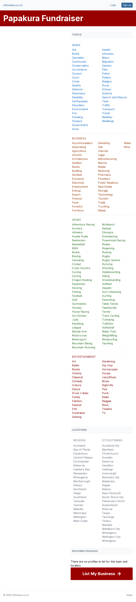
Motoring (103, 170)
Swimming (108, 299)
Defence (77, 89)
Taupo (106, 513)
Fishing (76, 291)
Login (113, 5)
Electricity (78, 182)
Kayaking (77, 323)
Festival (76, 405)
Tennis (106, 311)
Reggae (106, 401)
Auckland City (110, 445)
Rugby (106, 256)
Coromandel (81, 461)
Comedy (77, 381)
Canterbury (80, 453)
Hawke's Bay (81, 469)
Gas (100, 147)
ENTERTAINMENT (84, 356)
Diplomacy (78, 93)
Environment (80, 109)
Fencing (77, 288)
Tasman (78, 505)
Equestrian (78, 284)
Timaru (106, 521)
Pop (104, 389)
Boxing (76, 256)
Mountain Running (83, 347)
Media (101, 166)
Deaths (76, 85)
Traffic (106, 105)
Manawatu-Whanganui (80, 475)
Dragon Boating (82, 280)
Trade (101, 202)
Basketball (78, 244)
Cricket (76, 264)
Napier (106, 485)
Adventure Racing (83, 224)
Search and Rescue (114, 97)
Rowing (106, 252)
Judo (75, 319)
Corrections (79, 69)
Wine (127, 147)
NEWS (76, 45)
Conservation (80, 65)
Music (105, 381)
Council (76, 73)
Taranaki (78, 501)
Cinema (76, 373)
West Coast (80, 521)
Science (107, 93)
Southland (79, 497)
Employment (80, 186)
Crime (75, 81)
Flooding (77, 117)
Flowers (77, 121)
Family (76, 397)
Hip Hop (107, 365)
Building (77, 170)
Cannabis (78, 57)
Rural (105, 85)
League (76, 327)
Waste (102, 210)
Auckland (79, 445)
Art (74, 361)
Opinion (107, 65)
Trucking (103, 206)
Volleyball (108, 327)
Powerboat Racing (113, 240)
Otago (77, 493)
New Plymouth (111, 493)
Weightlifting (109, 335)
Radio (105, 397)
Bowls (76, 252)
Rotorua (107, 509)
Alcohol (77, 155)
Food (75, 202)
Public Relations (108, 182)
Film (74, 409)
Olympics (107, 232)
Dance (76, 389)
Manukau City (110, 477)
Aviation (77, 162)
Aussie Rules (80, 236)
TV (104, 413)
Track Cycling (110, 315)
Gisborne (79, 465)
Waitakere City (111, 528)
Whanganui (109, 532)
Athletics (77, 232)
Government (80, 125)
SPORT (76, 219)
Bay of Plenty (81, 449)
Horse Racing (80, 311)
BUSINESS (79, 138)
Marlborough (81, 481)
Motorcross (79, 335)
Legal (101, 155)
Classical (77, 377)
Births (75, 53)
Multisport (108, 224)
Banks (76, 166)
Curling (76, 272)
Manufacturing (107, 159)
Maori (105, 57)
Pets (104, 69)
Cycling (76, 276)
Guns (75, 129)
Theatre (107, 409)
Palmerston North (113, 501)
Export (76, 194)
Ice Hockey (79, 315)
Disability (77, 97)
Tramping (108, 319)
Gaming (76, 417)
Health (106, 49)
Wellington (79, 517)
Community (79, 61)
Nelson (77, 485)
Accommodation (82, 143)
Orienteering (109, 236)
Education (78, 105)
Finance (77, 198)
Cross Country (81, 268)
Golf (74, 299)
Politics (106, 77)
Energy (76, 190)
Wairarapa (79, 513)
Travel (106, 113)
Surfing (106, 295)
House (106, 373)
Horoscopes (110, 369)
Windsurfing (109, 339)
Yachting (107, 343)
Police (106, 73)
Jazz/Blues (109, 377)
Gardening (108, 361)
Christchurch (110, 453)
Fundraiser (78, 413)
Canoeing (78, 260)
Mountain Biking (82, 343)
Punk (105, 393)
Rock (105, 405)
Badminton (78, 240)
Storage (103, 190)
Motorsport (79, 339)
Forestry (77, 206)
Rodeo (106, 244)
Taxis (105, 101)
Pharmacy (104, 174)
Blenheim (108, 449)
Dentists (77, 174)
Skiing (105, 276)
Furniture (78, 210)
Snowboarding (111, 280)
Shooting (107, 268)
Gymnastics (79, 303)
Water (127, 143)
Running (107, 264)
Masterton (108, 481)
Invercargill (109, 473)
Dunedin (107, 457)
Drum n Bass (80, 393)
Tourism (103, 198)
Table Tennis (110, 303)
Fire (74, 113)
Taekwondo (109, 307)
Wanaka (107, 525)
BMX (75, 248)
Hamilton (107, 465)
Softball (107, 284)
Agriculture (79, 151)
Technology (105, 194)
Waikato (78, 509)
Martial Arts (79, 331)
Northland (79, 489)
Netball (106, 228)
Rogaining (108, 248)
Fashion (77, 401)
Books (76, 369)
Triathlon (107, 323)
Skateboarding (111, 272)
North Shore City (113, 497)
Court (75, 77)
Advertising (79, 147)
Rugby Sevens (111, 260)
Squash (106, 288)
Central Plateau (83, 457)
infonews (107, 53)
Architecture (80, 159)
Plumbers (104, 178)
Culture (76, 385)
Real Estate (105, 186)
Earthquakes (80, 101)
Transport (108, 109)
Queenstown (110, 505)
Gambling (104, 143)
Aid (74, 49)
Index (130, 595)
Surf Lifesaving (111, 291)
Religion (107, 81)
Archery (77, 228)
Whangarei (109, 540)
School (106, 89)
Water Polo (109, 331)
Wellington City (111, 536)
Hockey (77, 307)
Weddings (108, 121)
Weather (107, 117)
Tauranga (108, 517)
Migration (108, 61)
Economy (78, 178)
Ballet (75, 365)
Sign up (127, 5)
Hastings (107, 469)
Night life (107, 385)
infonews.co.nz (12, 5)
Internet (103, 151)
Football (77, 295)
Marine (102, 162)
